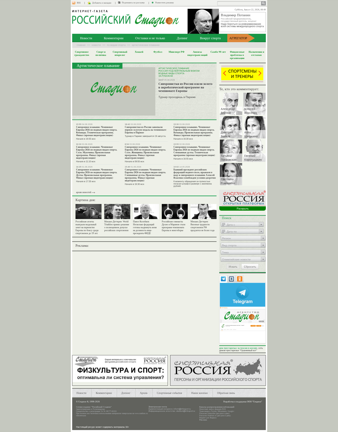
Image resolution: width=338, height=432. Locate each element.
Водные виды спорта (171, 73)
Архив (143, 393)
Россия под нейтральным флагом (179, 71)
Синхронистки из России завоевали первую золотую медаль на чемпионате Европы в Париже (145, 129)
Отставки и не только (150, 38)
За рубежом (165, 76)
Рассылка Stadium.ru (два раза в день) (215, 415)
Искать (233, 266)
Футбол (157, 51)
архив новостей (83, 192)
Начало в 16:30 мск (183, 139)
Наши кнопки (199, 393)
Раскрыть (243, 208)
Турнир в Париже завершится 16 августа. (145, 136)
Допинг (182, 38)
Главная (81, 45)
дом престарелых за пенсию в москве (238, 348)
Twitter (214, 411)
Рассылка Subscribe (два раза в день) (214, 413)
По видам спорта (116, 45)
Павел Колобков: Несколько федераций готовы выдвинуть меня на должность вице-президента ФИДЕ (145, 227)
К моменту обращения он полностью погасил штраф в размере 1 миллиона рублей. (192, 183)
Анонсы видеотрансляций (197, 53)
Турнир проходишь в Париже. (177, 97)
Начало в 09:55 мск (134, 161)
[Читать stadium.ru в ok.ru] (242, 318)
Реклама (203, 420)
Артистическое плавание (173, 68)
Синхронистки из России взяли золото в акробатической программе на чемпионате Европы (185, 87)
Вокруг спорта (210, 38)
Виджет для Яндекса (207, 418)
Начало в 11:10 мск (85, 161)
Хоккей (139, 51)
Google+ (231, 411)
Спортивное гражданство (81, 53)
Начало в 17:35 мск (85, 181)
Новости (86, 38)
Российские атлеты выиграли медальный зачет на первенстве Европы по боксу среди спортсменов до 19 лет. (87, 227)
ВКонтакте (222, 411)
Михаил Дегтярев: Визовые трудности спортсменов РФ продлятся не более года (202, 226)
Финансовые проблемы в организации (237, 55)
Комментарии (113, 38)
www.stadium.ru (141, 413)
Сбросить (250, 266)
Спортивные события (169, 393)
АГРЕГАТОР (238, 38)
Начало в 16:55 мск (85, 139)
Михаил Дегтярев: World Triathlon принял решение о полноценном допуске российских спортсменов (116, 226)
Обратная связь (226, 393)
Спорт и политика (100, 53)
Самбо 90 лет (218, 51)
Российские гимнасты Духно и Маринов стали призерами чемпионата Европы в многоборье (173, 226)
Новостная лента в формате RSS (212, 409)
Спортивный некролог (120, 53)
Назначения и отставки (256, 53)
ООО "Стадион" (254, 401)
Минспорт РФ (176, 51)
